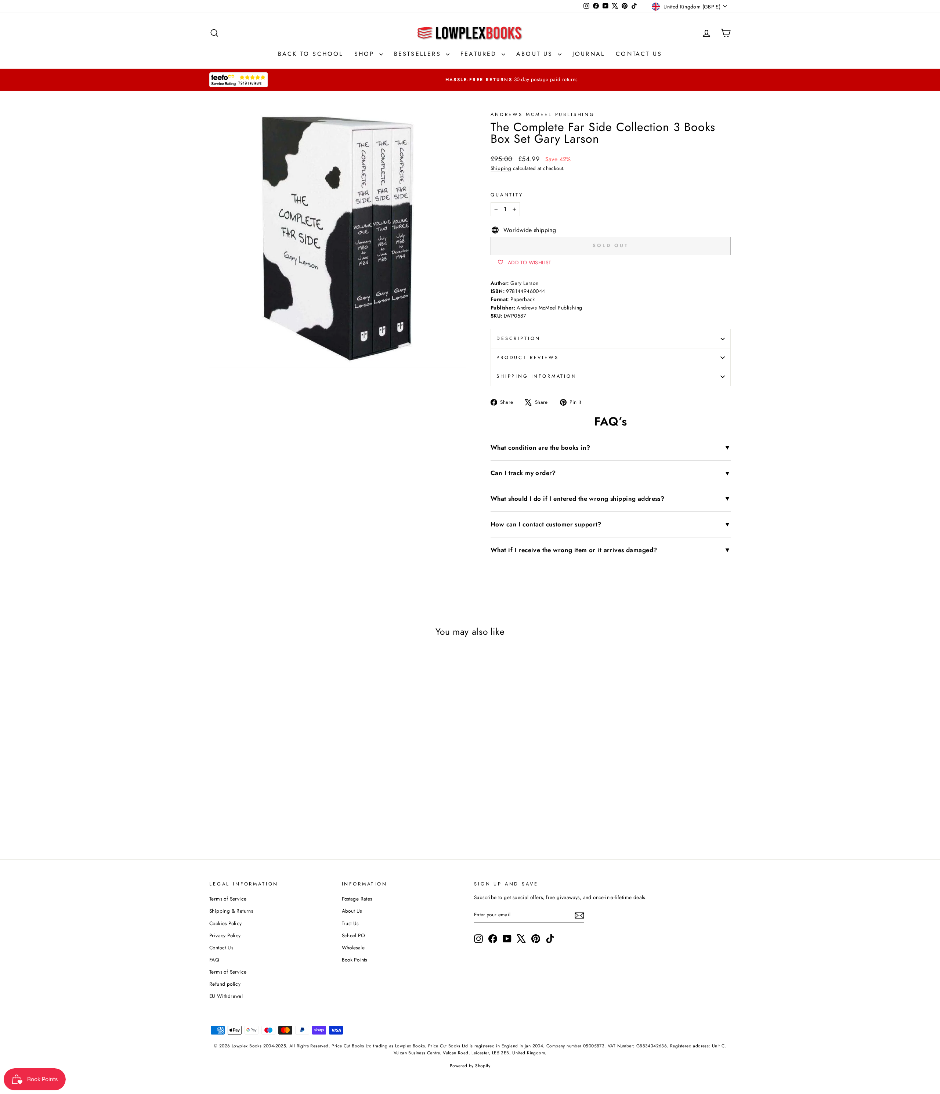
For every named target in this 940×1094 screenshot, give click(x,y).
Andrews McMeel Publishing (543, 114)
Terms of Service (227, 898)
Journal (588, 54)
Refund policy (225, 984)
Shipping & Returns (231, 910)
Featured (480, 54)
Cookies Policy (225, 923)
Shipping (501, 168)
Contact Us (639, 54)
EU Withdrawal (226, 996)
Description (518, 338)
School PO (353, 935)
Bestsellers (419, 54)
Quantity (507, 194)
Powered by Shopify (470, 1065)
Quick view (271, 770)
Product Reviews (527, 357)
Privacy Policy (225, 935)
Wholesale (353, 947)
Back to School (310, 54)
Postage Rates (357, 898)
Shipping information (536, 376)
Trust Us (350, 923)
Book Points (354, 959)
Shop (365, 54)
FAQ (214, 959)
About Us (536, 54)
